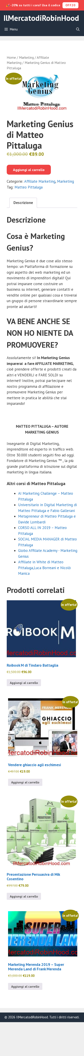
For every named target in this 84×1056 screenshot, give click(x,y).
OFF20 (70, 5)
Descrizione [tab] (23, 202)
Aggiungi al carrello (29, 169)
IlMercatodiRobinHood (41, 18)
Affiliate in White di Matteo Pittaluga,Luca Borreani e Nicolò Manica (44, 567)
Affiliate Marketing (39, 181)
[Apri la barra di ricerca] (78, 29)
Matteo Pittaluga (29, 187)
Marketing (26, 57)
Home (11, 57)
